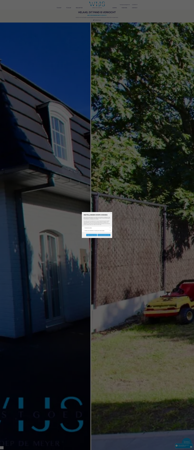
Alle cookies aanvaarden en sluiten (104, 235)
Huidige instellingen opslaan (91, 235)
